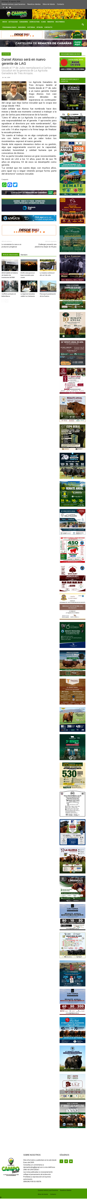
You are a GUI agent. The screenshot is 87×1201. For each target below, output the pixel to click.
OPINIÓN (39, 27)
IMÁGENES (22, 27)
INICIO (4, 22)
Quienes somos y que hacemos (13, 4)
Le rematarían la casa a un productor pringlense (11, 245)
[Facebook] (3, 7)
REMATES (50, 22)
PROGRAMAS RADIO (9, 27)
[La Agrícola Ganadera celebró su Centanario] (29, 286)
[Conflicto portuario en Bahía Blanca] (10, 286)
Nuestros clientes (34, 4)
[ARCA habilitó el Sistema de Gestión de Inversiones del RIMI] (10, 265)
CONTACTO (48, 27)
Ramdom (24, 255)
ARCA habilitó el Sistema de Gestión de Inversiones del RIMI (10, 275)
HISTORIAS (31, 27)
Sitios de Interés (49, 4)
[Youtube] (10, 7)
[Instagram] (6, 7)
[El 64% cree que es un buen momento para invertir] (29, 265)
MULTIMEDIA (60, 22)
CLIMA (43, 22)
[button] (82, 24)
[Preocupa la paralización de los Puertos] (48, 286)
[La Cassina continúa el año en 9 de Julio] (48, 265)
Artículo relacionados (10, 255)
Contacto (60, 4)
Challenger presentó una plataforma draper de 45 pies (45, 245)
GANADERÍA (23, 22)
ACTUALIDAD (13, 22)
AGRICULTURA (34, 22)
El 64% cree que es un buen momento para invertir (28, 275)
